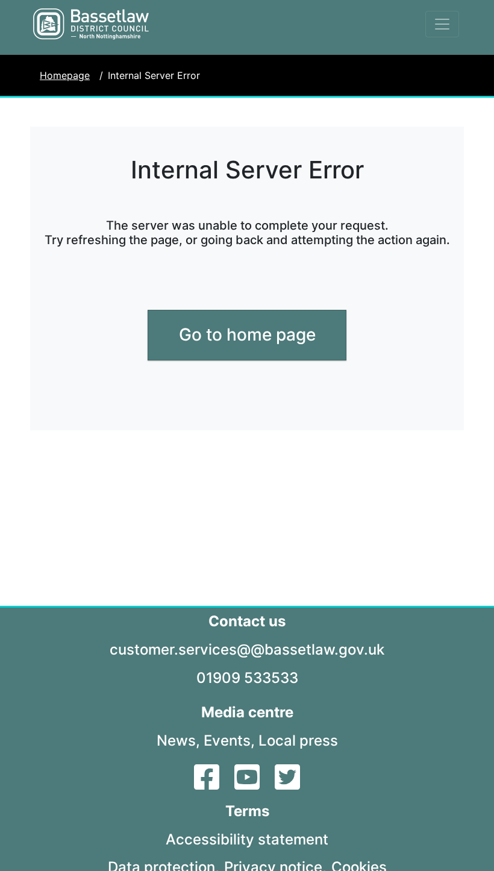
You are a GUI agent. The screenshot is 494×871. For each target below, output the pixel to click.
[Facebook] (208, 784)
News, (178, 740)
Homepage (65, 75)
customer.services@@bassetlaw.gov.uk (247, 649)
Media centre (247, 712)
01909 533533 (247, 678)
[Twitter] (287, 784)
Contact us (247, 621)
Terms (247, 811)
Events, (229, 740)
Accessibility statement (247, 839)
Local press (298, 740)
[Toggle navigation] (442, 24)
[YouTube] (248, 784)
